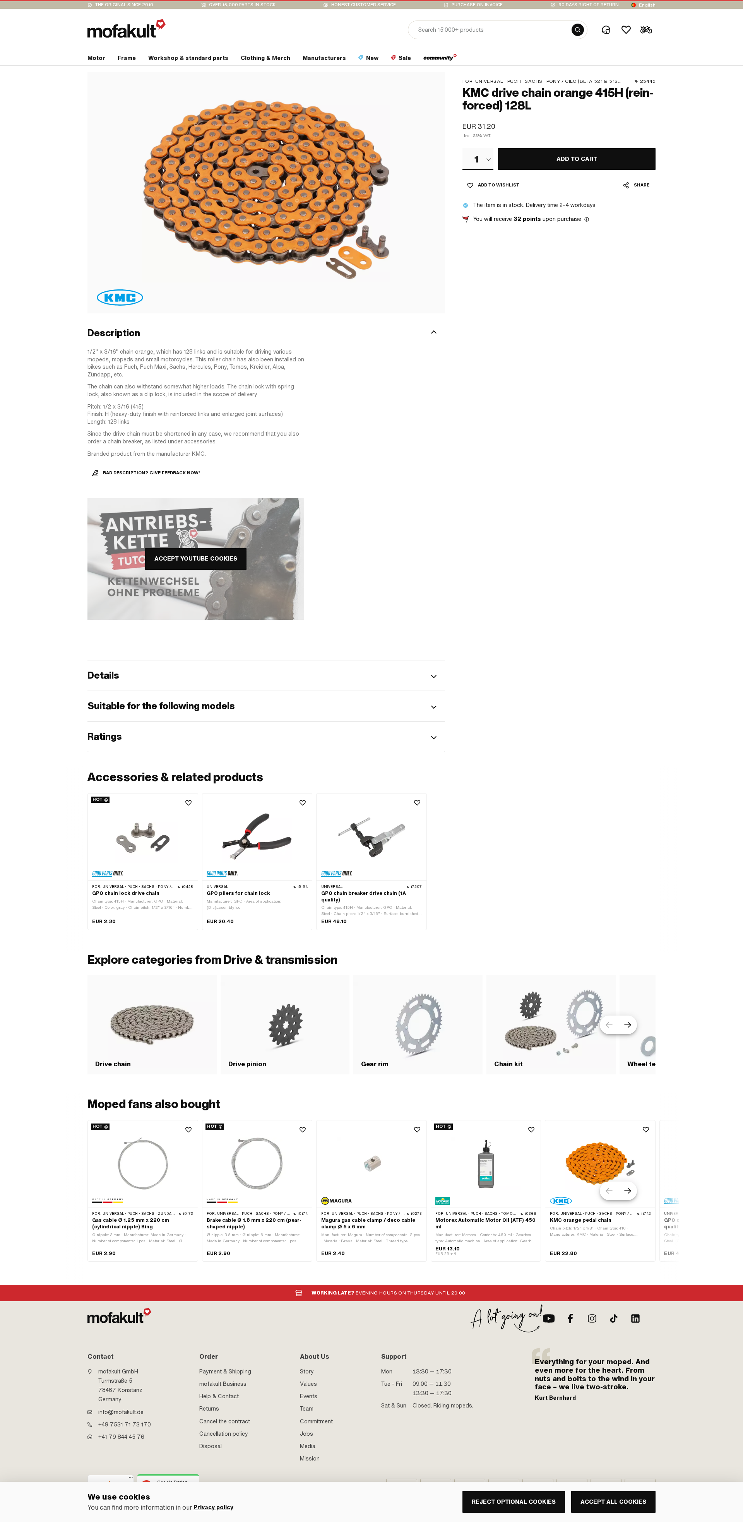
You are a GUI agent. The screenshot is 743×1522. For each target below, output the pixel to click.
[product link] (143, 861)
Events (308, 1396)
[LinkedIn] (635, 1318)
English (647, 5)
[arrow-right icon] (627, 1025)
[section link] (440, 59)
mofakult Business (223, 1384)
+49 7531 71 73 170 (124, 1424)
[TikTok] (613, 1318)
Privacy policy (213, 1507)
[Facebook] (570, 1318)
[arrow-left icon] (609, 1025)
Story (307, 1371)
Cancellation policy (223, 1434)
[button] (266, 333)
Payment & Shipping (225, 1371)
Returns (209, 1409)
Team (306, 1409)
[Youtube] (548, 1318)
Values (308, 1384)
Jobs (306, 1434)
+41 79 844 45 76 (121, 1437)
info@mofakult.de (121, 1412)
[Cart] (646, 30)
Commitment (316, 1421)
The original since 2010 (124, 4)
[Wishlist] (626, 30)
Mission (310, 1458)
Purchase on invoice (477, 4)
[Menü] (130, 1479)
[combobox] (477, 159)
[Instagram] (592, 1318)
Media (307, 1446)
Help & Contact (219, 1396)
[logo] (126, 28)
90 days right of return (588, 4)
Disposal (210, 1446)
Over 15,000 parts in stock (242, 4)
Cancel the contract (224, 1421)
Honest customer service (363, 4)
